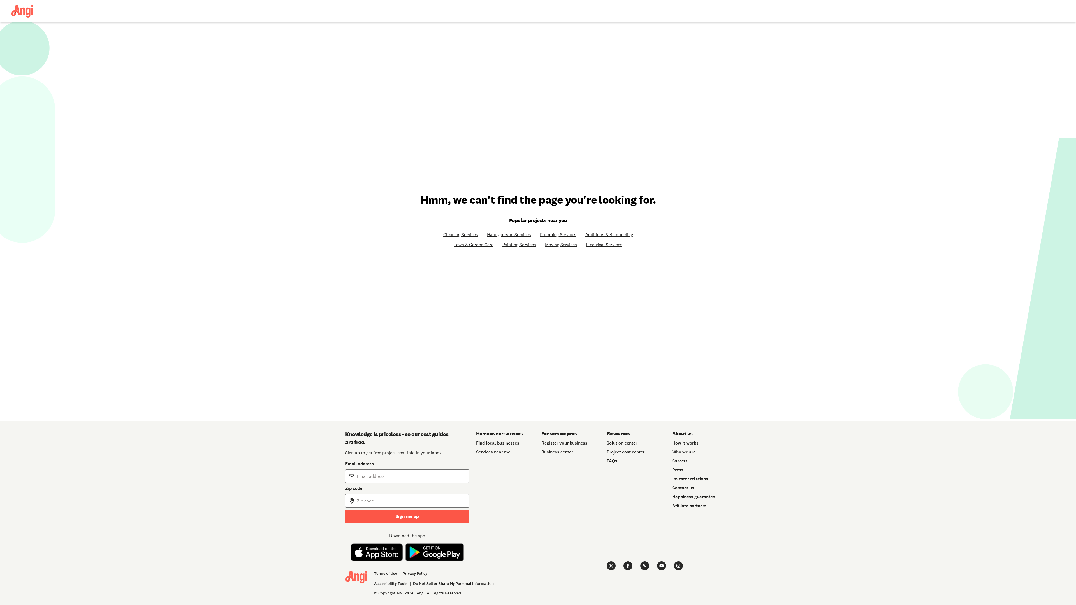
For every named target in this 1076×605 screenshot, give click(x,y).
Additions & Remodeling (609, 234)
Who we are (683, 452)
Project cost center (625, 452)
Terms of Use (385, 573)
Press (677, 470)
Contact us (683, 488)
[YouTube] (661, 565)
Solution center (622, 443)
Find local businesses (497, 443)
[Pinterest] (644, 565)
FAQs (612, 461)
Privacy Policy (415, 573)
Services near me (493, 452)
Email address (359, 464)
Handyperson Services (509, 234)
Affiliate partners (689, 506)
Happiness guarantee (693, 497)
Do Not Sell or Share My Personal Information (453, 583)
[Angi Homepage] (22, 11)
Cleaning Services (460, 234)
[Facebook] (627, 565)
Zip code (353, 488)
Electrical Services (604, 244)
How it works (685, 443)
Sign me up (407, 516)
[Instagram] (678, 565)
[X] (611, 565)
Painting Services (519, 244)
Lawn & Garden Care (473, 244)
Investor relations (690, 479)
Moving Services (561, 244)
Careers (680, 461)
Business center (557, 452)
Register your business (564, 443)
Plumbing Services (558, 234)
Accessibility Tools (390, 583)
